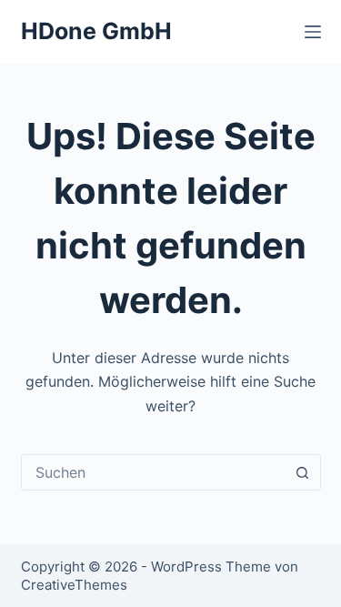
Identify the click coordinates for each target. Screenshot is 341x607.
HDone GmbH (96, 31)
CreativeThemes (74, 584)
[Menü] (313, 32)
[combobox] (154, 472)
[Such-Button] (303, 472)
